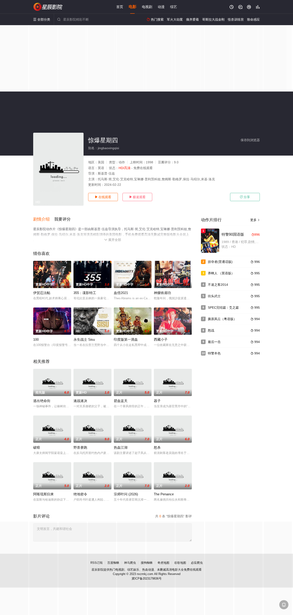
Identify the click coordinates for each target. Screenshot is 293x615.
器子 (157, 401)
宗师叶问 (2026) (126, 494)
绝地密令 (80, 494)
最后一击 (214, 342)
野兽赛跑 (80, 447)
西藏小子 (161, 339)
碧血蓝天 (121, 401)
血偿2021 (121, 293)
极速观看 (137, 197)
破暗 (36, 447)
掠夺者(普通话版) (220, 262)
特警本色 (214, 353)
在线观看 (103, 197)
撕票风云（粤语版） (222, 319)
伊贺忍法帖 (41, 293)
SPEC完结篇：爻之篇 (223, 307)
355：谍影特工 (84, 293)
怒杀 (157, 447)
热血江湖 (121, 447)
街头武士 (214, 296)
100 (36, 339)
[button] (43, 219)
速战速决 (80, 401)
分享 (245, 197)
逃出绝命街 (41, 401)
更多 (255, 220)
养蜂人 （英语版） (221, 273)
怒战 (211, 330)
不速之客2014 (218, 284)
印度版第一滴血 (126, 339)
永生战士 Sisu (84, 339)
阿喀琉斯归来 (43, 494)
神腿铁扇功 (162, 293)
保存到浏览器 (250, 140)
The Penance (164, 494)
